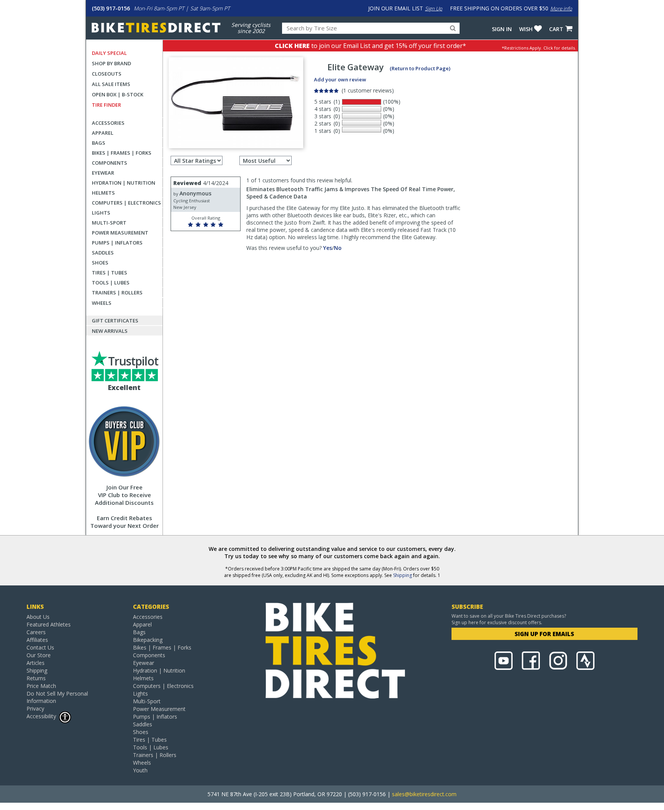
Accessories (108, 122)
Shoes (100, 262)
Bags (98, 142)
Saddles (103, 252)
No (338, 247)
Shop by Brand (111, 63)
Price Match (41, 685)
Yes (327, 247)
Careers (36, 632)
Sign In (502, 29)
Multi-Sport (109, 222)
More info (561, 8)
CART (556, 29)
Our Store (39, 655)
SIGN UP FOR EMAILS (544, 634)
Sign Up (433, 8)
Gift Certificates (115, 320)
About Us (38, 616)
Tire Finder (106, 104)
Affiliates (37, 639)
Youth (140, 770)
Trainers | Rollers (117, 292)
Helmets (103, 192)
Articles (36, 662)
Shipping (402, 575)
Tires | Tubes (109, 272)
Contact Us (40, 647)
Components (109, 162)
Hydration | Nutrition (123, 182)
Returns (36, 678)
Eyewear (103, 172)
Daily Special (109, 53)
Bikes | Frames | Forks (121, 152)
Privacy (35, 708)
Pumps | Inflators (117, 242)
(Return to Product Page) (420, 68)
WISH (526, 29)
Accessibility (41, 716)
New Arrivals (110, 330)
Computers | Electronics (126, 202)
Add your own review (340, 79)
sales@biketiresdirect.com (424, 794)
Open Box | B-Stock (117, 94)
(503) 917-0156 (111, 8)
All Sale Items (111, 84)
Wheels (101, 302)
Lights (101, 212)
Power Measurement (120, 232)
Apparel (102, 132)
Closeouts (106, 73)
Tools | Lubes (110, 282)
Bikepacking (148, 639)
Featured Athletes (49, 624)
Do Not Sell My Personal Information (57, 697)
